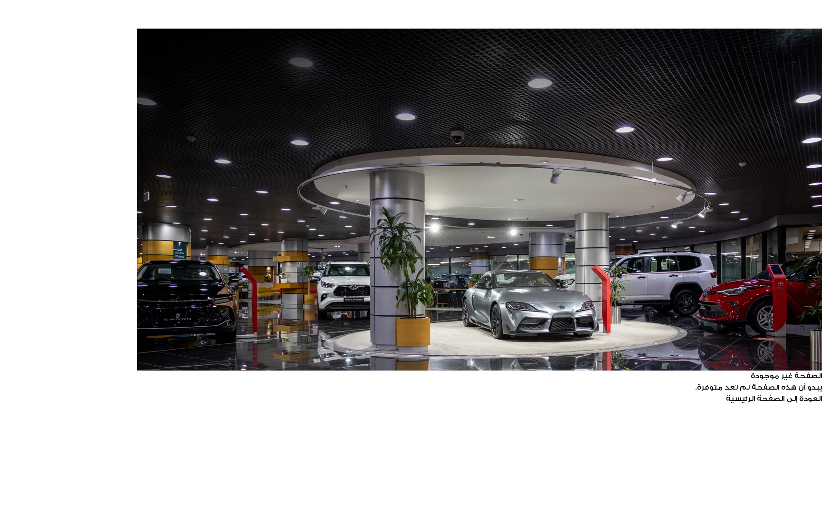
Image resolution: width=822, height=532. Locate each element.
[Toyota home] (411, 7)
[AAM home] (411, 22)
